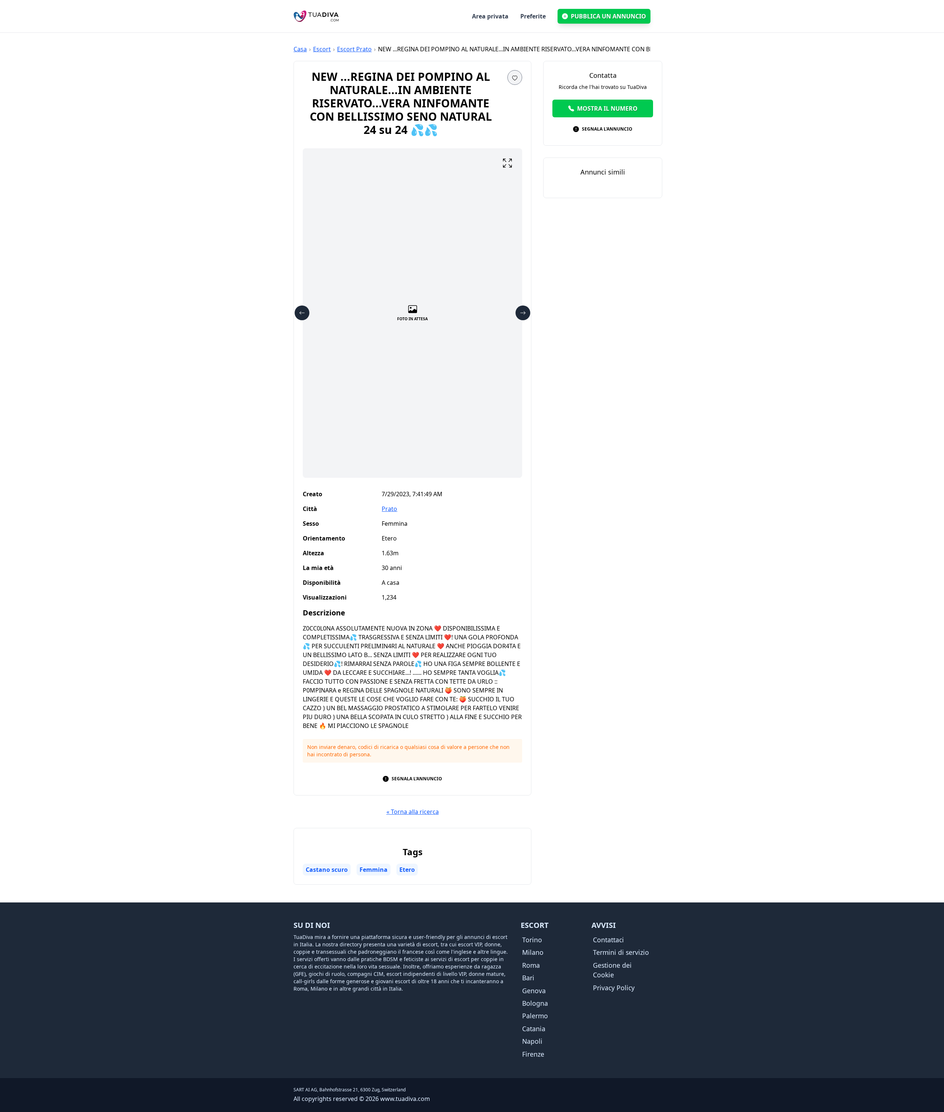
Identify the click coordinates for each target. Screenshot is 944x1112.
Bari (528, 977)
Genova (534, 990)
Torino (532, 939)
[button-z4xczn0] (514, 77)
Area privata (490, 16)
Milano (533, 952)
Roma (531, 965)
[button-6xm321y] (507, 163)
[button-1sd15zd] (523, 312)
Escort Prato (354, 49)
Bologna (535, 1003)
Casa (300, 49)
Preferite (533, 16)
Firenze (533, 1054)
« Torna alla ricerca (412, 812)
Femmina (374, 870)
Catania (533, 1028)
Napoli (532, 1041)
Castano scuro (327, 870)
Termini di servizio (621, 952)
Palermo (535, 1015)
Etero (407, 870)
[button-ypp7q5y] (302, 312)
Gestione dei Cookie (612, 970)
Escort (322, 49)
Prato (389, 509)
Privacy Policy (614, 987)
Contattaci (608, 939)
